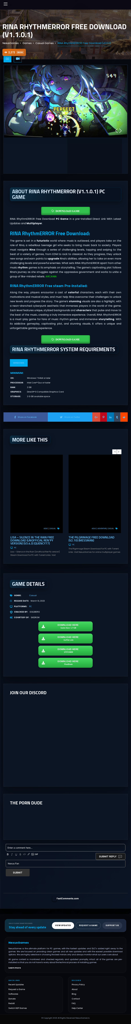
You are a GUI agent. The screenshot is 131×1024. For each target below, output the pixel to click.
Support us (112, 925)
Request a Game (16, 989)
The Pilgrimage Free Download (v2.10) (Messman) (91, 539)
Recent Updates (16, 984)
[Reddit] (124, 417)
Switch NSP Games (17, 1008)
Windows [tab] (18, 362)
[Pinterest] (103, 417)
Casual (52, 529)
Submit (17, 872)
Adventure (102, 529)
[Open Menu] (5, 3)
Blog (74, 994)
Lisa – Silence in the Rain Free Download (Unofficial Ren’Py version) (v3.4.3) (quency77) (32, 540)
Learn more (14, 968)
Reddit (11, 1003)
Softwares (13, 994)
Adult (46, 529)
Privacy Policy (78, 984)
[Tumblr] (117, 417)
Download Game (68, 211)
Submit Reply (108, 856)
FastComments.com (68, 898)
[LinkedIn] (110, 417)
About (74, 989)
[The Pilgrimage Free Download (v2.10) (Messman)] (95, 494)
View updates (63, 925)
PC (15, 548)
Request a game (88, 925)
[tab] (8, 58)
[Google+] (96, 417)
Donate (11, 998)
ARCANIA (51, 276)
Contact (76, 998)
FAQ (74, 1003)
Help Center (77, 1008)
